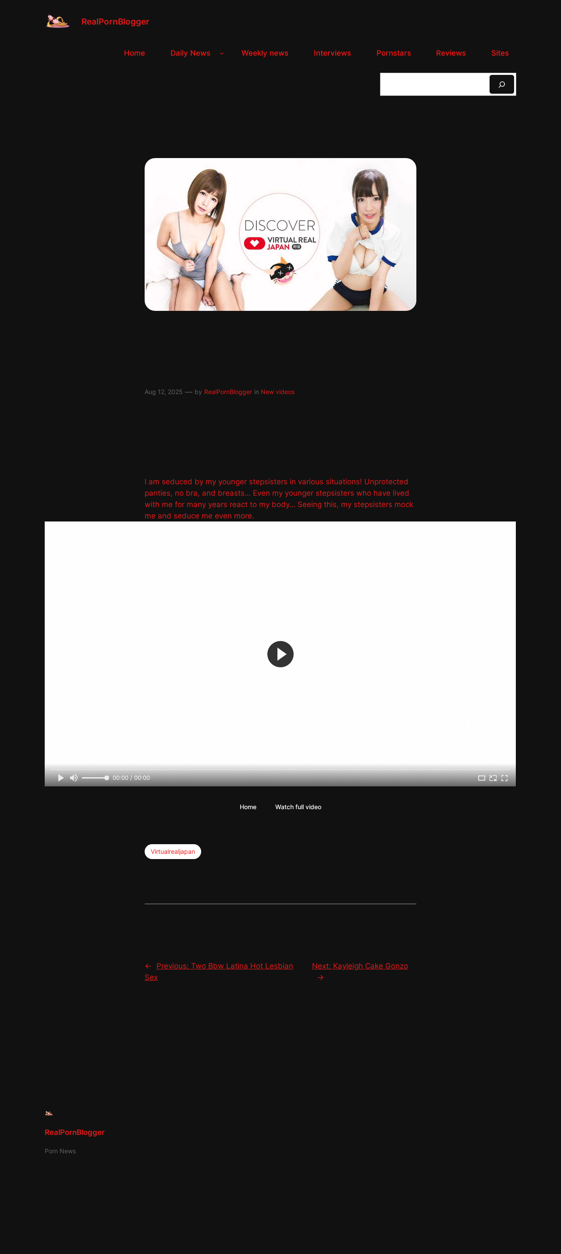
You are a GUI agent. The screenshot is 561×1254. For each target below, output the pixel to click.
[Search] (502, 84)
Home (248, 806)
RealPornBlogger (115, 21)
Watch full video (298, 806)
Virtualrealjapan (173, 851)
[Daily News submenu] (222, 53)
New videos (278, 391)
